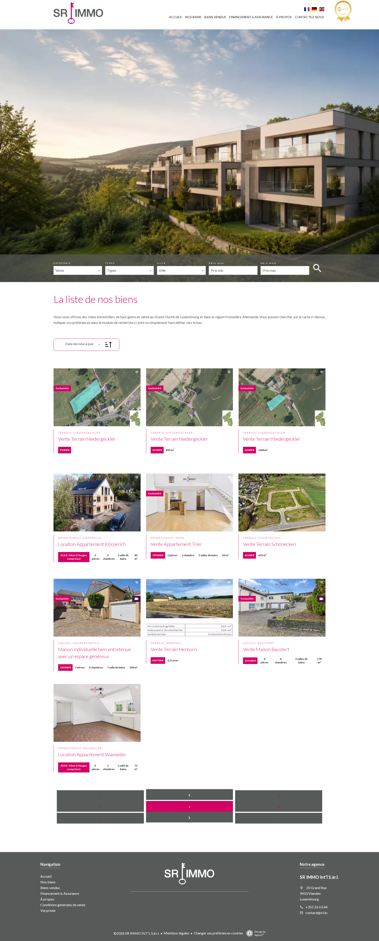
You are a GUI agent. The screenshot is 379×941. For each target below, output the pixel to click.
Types (110, 263)
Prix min (216, 263)
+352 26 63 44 (316, 907)
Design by (260, 933)
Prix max (268, 263)
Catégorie (62, 263)
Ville (161, 263)
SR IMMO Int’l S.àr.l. (319, 877)
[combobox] (78, 270)
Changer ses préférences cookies (218, 933)
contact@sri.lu (316, 913)
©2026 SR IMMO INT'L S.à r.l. (136, 933)
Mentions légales (176, 933)
